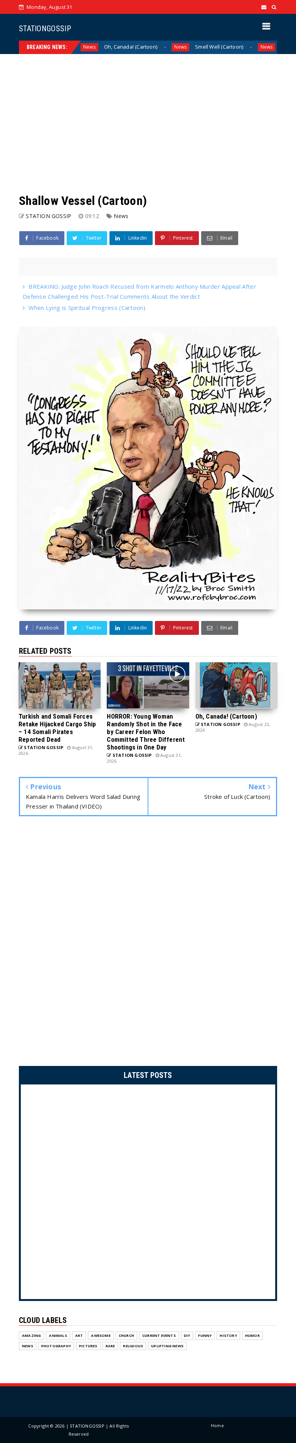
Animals (58, 1335)
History (228, 1335)
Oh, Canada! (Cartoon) (85, 46)
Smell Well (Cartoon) (174, 46)
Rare (110, 1345)
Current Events (159, 1335)
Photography (56, 1345)
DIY (187, 1335)
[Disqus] (148, 943)
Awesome (100, 1335)
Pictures (88, 1345)
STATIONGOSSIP (45, 28)
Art (79, 1335)
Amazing (31, 1335)
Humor (252, 1335)
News (135, 47)
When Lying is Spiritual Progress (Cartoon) (87, 307)
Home (217, 1425)
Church (126, 1335)
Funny (205, 1335)
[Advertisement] (148, 123)
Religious (133, 1345)
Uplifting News (167, 1345)
